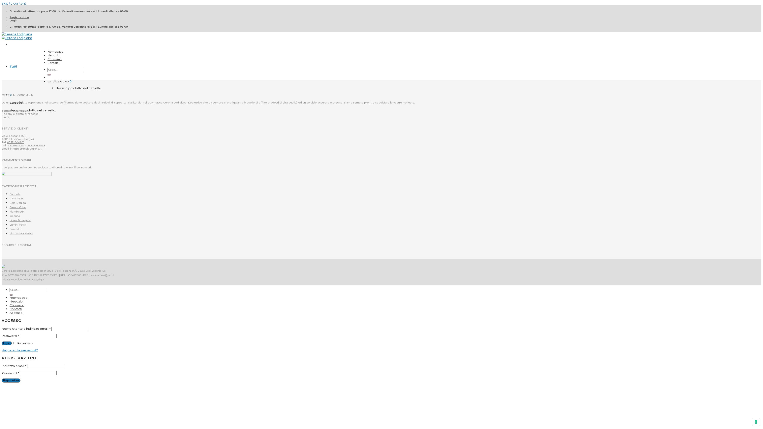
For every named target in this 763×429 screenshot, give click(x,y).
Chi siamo (54, 59)
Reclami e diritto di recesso (20, 113)
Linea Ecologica (20, 220)
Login (13, 20)
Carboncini (16, 198)
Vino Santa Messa (21, 233)
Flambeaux (17, 211)
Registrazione (19, 17)
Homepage (55, 51)
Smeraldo (16, 229)
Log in (6, 343)
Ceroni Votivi (18, 207)
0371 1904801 (15, 142)
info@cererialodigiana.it (26, 148)
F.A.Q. (5, 117)
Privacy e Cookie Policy (16, 279)
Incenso (15, 215)
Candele (15, 194)
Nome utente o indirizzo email (26, 328)
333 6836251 (16, 145)
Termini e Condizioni (15, 110)
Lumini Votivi (18, 224)
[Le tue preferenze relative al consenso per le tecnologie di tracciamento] (756, 422)
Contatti (53, 63)
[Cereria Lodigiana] (17, 36)
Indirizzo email (14, 366)
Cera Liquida (18, 202)
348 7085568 (36, 145)
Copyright (38, 279)
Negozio (53, 55)
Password (10, 336)
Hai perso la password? (20, 350)
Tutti (13, 66)
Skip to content (14, 3)
